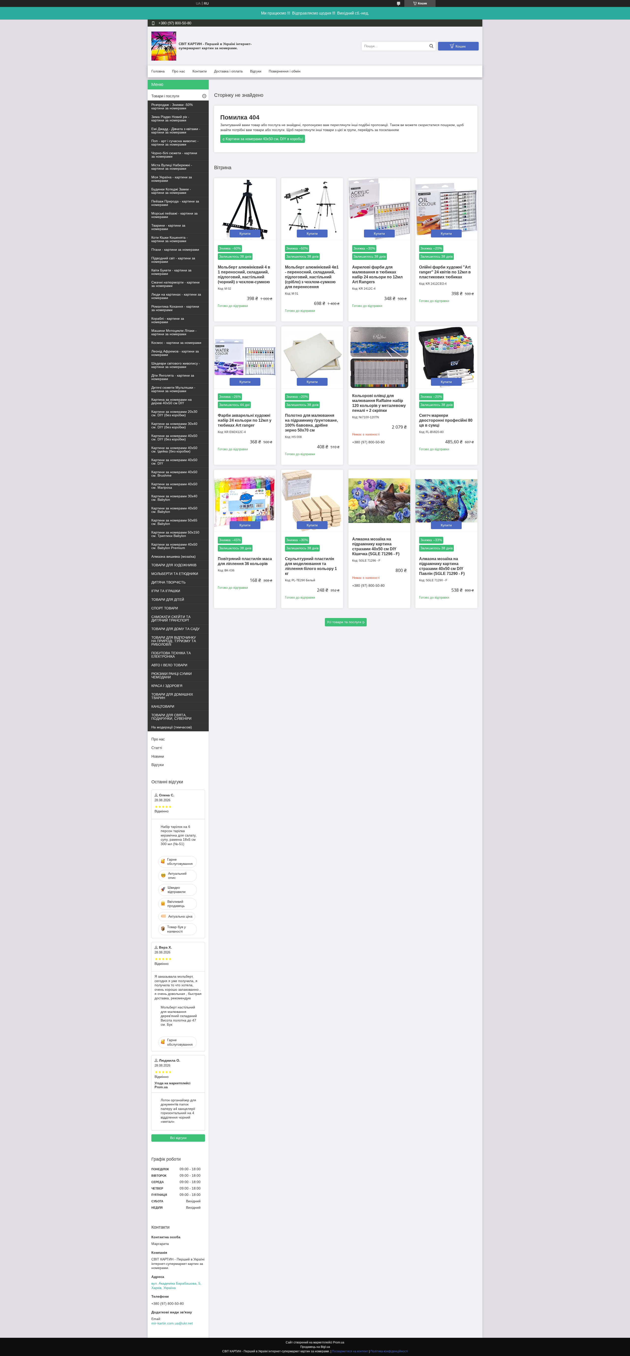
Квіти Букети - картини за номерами (171, 272)
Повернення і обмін (284, 71)
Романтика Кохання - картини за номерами (175, 308)
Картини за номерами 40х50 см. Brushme (174, 473)
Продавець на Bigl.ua (315, 1347)
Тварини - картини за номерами (168, 227)
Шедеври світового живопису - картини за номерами (175, 365)
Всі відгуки (178, 1138)
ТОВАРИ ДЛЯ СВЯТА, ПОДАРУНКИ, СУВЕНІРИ (171, 716)
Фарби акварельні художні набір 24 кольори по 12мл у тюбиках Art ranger (244, 420)
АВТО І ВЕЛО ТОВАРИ (169, 665)
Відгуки (255, 71)
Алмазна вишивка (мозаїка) (173, 556)
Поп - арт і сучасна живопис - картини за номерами (175, 142)
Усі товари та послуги (344, 622)
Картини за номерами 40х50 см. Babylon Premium (174, 546)
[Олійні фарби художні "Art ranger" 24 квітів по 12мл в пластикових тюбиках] (446, 209)
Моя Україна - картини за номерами (171, 179)
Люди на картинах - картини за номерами (176, 296)
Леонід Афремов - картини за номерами (175, 353)
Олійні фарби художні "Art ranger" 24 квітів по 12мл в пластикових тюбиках (445, 272)
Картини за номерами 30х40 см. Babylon (174, 498)
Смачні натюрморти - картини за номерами (175, 284)
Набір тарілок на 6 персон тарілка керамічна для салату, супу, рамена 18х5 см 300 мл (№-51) (178, 835)
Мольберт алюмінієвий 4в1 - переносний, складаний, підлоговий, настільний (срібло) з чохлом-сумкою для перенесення (312, 277)
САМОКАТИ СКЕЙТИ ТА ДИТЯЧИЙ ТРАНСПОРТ (170, 618)
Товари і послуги (165, 96)
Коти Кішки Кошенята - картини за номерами (169, 239)
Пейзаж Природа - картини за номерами (175, 203)
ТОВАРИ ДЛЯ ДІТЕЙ (167, 600)
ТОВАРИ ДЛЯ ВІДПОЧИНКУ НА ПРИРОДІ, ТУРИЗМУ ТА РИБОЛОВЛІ (173, 641)
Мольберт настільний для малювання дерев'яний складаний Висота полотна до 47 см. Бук (179, 1015)
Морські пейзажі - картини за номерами (174, 215)
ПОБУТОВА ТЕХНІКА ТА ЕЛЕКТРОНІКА (171, 654)
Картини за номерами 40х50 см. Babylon (174, 510)
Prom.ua (338, 1342)
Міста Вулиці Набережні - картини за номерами (171, 166)
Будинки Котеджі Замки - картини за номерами (171, 191)
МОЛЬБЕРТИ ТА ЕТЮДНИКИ (174, 574)
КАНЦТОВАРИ (162, 706)
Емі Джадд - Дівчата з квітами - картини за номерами (175, 130)
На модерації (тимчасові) (171, 727)
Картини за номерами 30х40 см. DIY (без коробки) (174, 425)
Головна (158, 71)
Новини (157, 756)
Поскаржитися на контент (350, 1351)
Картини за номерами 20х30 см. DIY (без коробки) (174, 413)
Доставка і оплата (228, 71)
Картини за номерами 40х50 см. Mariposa (174, 485)
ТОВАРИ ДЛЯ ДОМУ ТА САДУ (175, 629)
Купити (245, 233)
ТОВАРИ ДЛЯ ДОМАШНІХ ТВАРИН (172, 696)
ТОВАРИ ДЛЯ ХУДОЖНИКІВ (173, 565)
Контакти (199, 71)
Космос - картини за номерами (176, 343)
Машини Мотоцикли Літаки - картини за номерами (174, 332)
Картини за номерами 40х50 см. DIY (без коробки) (174, 437)
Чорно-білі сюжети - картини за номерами (174, 154)
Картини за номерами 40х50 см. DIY (174, 461)
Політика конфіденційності (389, 1351)
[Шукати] (431, 46)
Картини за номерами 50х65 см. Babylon (174, 522)
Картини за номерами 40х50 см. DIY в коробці (264, 139)
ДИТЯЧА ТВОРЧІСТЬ (168, 582)
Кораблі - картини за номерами (167, 320)
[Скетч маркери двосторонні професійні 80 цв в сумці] (446, 357)
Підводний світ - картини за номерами (173, 260)
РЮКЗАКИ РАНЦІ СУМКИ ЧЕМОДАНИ (171, 675)
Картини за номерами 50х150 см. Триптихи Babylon (175, 534)
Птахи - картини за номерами (175, 249)
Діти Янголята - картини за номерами (172, 377)
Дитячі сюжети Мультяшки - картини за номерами (173, 389)
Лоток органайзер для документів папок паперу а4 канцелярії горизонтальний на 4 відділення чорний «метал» (178, 1111)
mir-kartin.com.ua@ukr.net (172, 1323)
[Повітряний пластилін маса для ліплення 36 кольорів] (245, 501)
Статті (156, 748)
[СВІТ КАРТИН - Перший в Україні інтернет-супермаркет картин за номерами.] (163, 46)
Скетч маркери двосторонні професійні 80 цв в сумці (445, 420)
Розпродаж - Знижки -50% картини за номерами (172, 106)
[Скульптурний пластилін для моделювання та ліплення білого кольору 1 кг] (312, 501)
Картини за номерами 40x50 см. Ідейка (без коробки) (174, 449)
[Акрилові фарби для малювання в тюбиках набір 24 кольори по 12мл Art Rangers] (379, 209)
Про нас (178, 71)
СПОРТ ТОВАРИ (164, 608)
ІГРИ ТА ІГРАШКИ (165, 591)
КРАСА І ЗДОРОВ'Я (166, 686)
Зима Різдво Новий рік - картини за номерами (170, 118)
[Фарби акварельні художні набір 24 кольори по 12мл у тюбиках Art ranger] (245, 357)
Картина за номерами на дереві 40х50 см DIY (171, 401)
